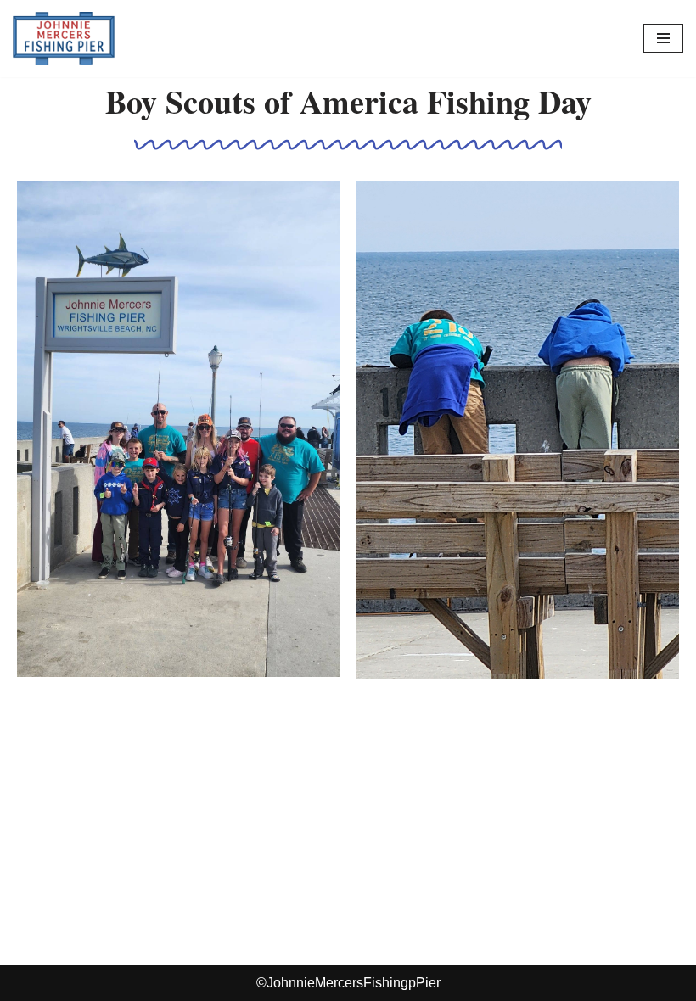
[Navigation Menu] (663, 38)
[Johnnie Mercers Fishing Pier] (64, 38)
